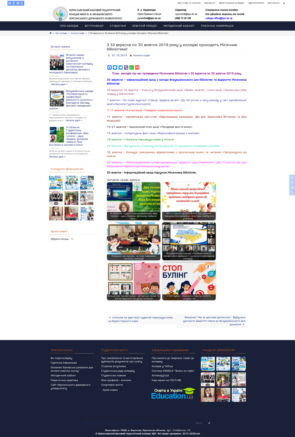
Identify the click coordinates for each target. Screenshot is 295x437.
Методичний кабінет (63, 375)
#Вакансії (210, 3)
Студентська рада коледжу (118, 370)
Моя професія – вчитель (116, 380)
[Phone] (21, 3)
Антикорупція (160, 375)
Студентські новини (113, 375)
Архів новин (110, 389)
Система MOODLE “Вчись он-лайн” (173, 370)
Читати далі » (59, 84)
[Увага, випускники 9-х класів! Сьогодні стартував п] (87, 183)
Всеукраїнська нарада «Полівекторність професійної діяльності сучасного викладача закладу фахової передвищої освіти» (71, 100)
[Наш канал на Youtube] (9, 3)
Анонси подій (77, 33)
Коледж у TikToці (162, 366)
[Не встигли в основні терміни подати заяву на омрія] (56, 183)
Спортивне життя (112, 384)
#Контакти (273, 3)
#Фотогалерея (256, 3)
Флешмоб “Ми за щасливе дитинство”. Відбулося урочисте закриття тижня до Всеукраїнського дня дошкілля (214, 321)
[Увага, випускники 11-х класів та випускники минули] (71, 183)
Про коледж (61, 33)
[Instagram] (17, 3)
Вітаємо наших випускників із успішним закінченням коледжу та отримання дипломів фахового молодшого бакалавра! (71, 63)
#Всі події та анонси (189, 3)
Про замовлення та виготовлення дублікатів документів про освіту (122, 360)
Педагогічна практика (64, 380)
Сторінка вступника (113, 366)
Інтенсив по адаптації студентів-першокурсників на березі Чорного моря (140, 319)
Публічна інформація (64, 362)
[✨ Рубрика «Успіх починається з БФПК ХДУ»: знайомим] (71, 213)
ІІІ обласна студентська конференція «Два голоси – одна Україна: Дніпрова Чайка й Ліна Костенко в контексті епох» (68, 136)
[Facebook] (13, 3)
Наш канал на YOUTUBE (166, 380)
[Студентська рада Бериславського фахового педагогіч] (56, 213)
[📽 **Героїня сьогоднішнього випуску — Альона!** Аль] (71, 198)
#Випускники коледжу (232, 3)
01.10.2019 (119, 55)
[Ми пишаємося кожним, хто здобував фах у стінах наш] (87, 198)
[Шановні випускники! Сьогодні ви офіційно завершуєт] (56, 198)
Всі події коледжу (61, 358)
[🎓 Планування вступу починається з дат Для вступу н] (87, 213)
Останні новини (60, 46)
